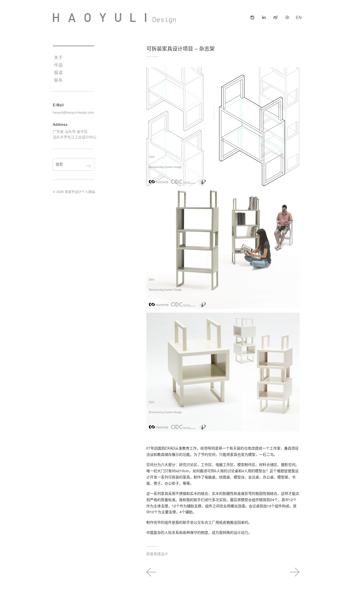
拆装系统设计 (157, 553)
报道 (58, 72)
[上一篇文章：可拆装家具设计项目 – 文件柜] (154, 572)
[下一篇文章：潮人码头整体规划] (291, 572)
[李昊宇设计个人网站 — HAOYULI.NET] (114, 18)
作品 (58, 65)
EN (299, 17)
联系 (58, 80)
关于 (58, 57)
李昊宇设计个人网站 (80, 191)
